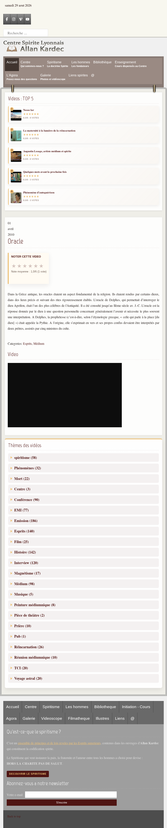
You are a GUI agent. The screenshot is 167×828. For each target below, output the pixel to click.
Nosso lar (28, 110)
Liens (120, 718)
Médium (38, 343)
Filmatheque (79, 718)
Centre (31, 707)
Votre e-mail (15, 794)
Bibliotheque (105, 707)
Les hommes (77, 707)
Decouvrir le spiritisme (27, 773)
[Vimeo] (20, 19)
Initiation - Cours (136, 707)
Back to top (14, 816)
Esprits (27, 343)
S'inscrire (61, 802)
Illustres (102, 718)
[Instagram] (13, 19)
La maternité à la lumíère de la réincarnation (49, 130)
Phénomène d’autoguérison (38, 192)
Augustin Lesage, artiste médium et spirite (47, 151)
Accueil (12, 707)
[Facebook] (6, 19)
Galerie (29, 718)
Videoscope (51, 718)
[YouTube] (27, 19)
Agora (11, 718)
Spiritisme (51, 707)
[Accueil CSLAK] (33, 47)
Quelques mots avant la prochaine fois (45, 171)
